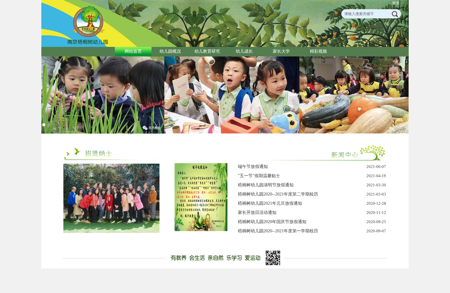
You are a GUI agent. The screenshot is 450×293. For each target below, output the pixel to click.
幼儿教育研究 (207, 51)
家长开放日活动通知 (257, 212)
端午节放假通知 (253, 166)
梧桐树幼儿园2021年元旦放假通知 (270, 203)
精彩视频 (318, 51)
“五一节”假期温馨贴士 (259, 175)
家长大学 (281, 51)
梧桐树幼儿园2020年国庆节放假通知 (272, 221)
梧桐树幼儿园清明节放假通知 (266, 185)
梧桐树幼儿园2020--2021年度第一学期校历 (278, 231)
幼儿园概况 (170, 51)
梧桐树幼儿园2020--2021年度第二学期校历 (278, 194)
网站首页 (133, 51)
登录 (395, 3)
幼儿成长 (244, 51)
